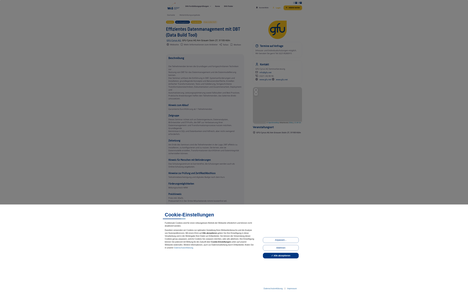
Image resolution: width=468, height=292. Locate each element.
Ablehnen (280, 248)
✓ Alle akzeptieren (280, 255)
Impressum (292, 288)
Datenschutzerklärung (183, 248)
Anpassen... (281, 240)
